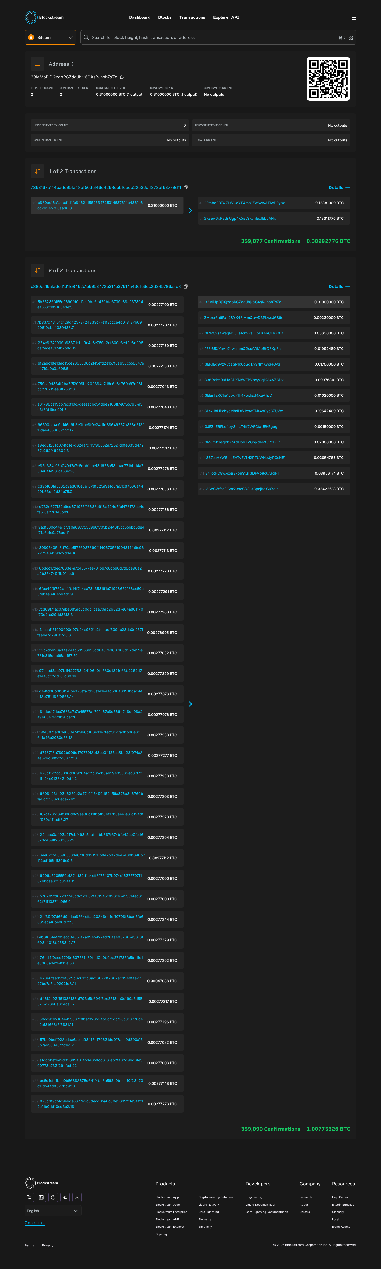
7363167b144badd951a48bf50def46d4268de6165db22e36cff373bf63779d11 (106, 187)
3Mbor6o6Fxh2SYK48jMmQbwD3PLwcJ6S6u (243, 317)
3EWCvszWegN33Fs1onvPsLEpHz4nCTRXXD (244, 333)
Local (335, 1219)
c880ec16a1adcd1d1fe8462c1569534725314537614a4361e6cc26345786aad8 (106, 286)
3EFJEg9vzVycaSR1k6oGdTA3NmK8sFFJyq (242, 364)
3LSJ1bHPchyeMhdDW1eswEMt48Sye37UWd (243, 411)
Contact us (35, 1222)
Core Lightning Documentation (267, 1212)
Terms (29, 1245)
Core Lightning (209, 1212)
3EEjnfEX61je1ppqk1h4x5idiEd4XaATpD (238, 395)
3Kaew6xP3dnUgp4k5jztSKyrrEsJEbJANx (240, 218)
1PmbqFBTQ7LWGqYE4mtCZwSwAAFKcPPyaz (245, 203)
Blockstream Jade (168, 1204)
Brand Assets (341, 1227)
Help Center (340, 1197)
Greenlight (163, 1234)
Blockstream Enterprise (171, 1212)
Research (306, 1197)
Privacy (47, 1245)
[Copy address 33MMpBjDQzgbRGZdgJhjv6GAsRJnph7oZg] (122, 76)
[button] (339, 187)
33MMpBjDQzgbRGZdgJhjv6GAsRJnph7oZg (243, 302)
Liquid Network (209, 1204)
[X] (29, 1197)
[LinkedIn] (41, 1197)
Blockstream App (167, 1197)
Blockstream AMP (168, 1219)
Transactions (192, 17)
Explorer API (226, 17)
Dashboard (139, 17)
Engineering (254, 1197)
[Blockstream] (41, 1183)
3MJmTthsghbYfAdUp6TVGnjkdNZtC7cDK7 (242, 442)
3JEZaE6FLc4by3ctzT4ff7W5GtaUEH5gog (241, 426)
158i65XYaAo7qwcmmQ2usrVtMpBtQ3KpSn (243, 348)
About (304, 1204)
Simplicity (205, 1227)
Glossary (338, 1212)
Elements (205, 1219)
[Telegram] (65, 1197)
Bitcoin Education (344, 1204)
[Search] (86, 37)
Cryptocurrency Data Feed (216, 1197)
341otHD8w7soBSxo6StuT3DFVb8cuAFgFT (242, 473)
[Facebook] (53, 1197)
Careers (305, 1212)
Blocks (165, 17)
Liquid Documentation (261, 1204)
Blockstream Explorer (170, 1227)
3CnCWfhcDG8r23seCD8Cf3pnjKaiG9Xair (242, 488)
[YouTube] (77, 1197)
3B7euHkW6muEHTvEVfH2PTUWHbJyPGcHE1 (245, 457)
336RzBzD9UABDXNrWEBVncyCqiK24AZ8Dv (244, 380)
